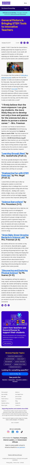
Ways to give (4, 405)
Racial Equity (20, 359)
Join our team (18, 396)
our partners (21, 447)
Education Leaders (21, 379)
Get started (7, 343)
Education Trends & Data (15, 356)
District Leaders (8, 440)
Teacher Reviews (10, 359)
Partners (15, 381)
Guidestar (22, 419)
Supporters (12, 379)
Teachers (4, 379)
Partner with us (4, 398)
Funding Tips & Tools (19, 364)
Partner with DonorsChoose (15, 455)
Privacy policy (9, 462)
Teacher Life (8, 364)
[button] (25, 3)
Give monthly (4, 394)
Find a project (4, 392)
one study (15, 89)
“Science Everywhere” (12, 202)
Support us (3, 401)
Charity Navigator (13, 419)
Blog (16, 401)
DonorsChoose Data (15, 367)
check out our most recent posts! (18, 14)
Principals (23, 438)
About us (17, 392)
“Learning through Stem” (13, 154)
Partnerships (8, 361)
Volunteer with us (5, 403)
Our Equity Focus (19, 394)
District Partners (20, 361)
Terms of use (16, 462)
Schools (22, 462)
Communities (18, 398)
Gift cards (3, 396)
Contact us (17, 405)
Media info (17, 403)
